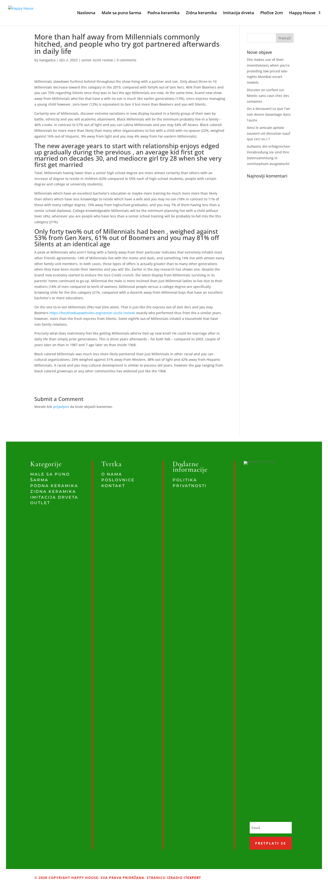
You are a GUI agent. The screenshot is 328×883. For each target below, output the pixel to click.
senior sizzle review (97, 60)
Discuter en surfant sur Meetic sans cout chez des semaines (268, 96)
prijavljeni (61, 406)
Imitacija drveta (238, 13)
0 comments (126, 60)
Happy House (302, 13)
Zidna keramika (201, 13)
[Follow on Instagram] (228, 875)
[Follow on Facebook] (220, 875)
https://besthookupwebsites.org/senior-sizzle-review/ (92, 313)
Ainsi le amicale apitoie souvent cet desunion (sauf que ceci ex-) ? (268, 133)
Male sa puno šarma (121, 13)
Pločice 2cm (271, 13)
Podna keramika (163, 13)
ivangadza (47, 60)
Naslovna (86, 13)
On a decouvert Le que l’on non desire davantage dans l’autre (269, 114)
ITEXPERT (191, 877)
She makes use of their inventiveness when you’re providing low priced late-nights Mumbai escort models (268, 71)
